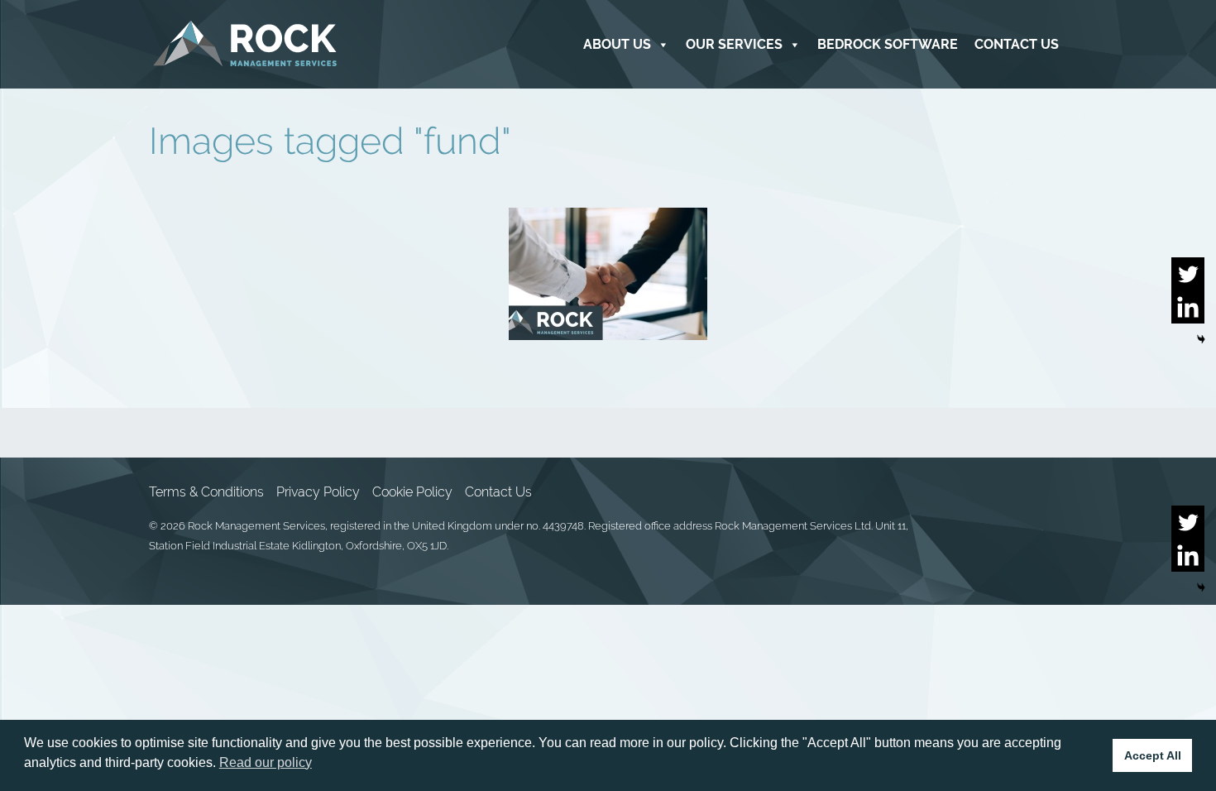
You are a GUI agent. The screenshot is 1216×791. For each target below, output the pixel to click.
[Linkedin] (1187, 307)
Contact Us (1016, 44)
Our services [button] (734, 44)
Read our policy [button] (265, 762)
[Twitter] (1187, 273)
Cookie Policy (412, 492)
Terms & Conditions (206, 492)
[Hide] (1201, 339)
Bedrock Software (887, 44)
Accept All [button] (1152, 755)
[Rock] (245, 44)
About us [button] (617, 44)
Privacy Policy (318, 492)
